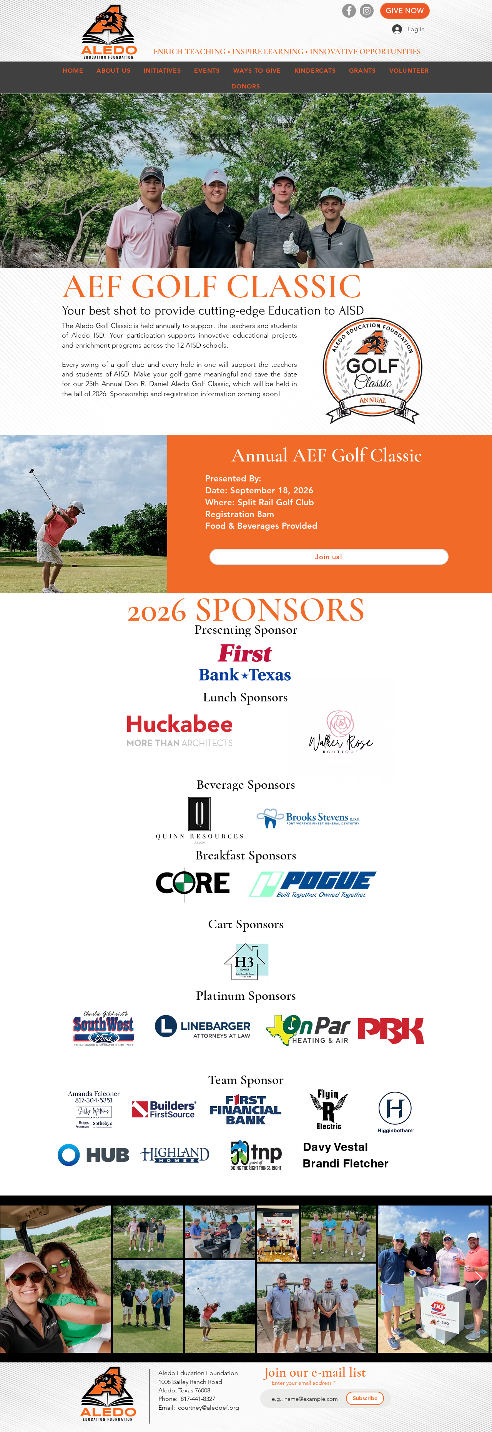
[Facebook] (349, 11)
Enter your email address (302, 1382)
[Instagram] (367, 11)
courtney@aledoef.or (206, 1407)
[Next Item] (478, 1278)
